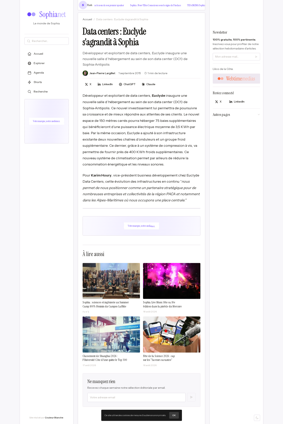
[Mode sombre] (257, 418)
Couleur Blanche (54, 417)
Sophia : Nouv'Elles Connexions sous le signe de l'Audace (151, 5)
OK (174, 415)
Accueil (87, 19)
